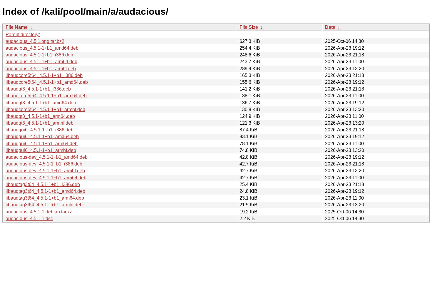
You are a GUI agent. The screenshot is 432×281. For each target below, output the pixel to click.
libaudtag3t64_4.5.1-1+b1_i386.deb (43, 184)
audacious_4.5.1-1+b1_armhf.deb (41, 68)
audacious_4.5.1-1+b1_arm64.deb (41, 61)
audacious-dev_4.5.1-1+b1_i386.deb (44, 163)
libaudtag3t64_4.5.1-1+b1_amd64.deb (45, 191)
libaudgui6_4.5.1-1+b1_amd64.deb (42, 136)
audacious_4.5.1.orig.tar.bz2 (35, 41)
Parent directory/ (23, 34)
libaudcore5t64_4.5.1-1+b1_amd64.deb (47, 82)
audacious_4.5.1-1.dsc (29, 218)
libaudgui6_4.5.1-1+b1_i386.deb (39, 129)
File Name (17, 27)
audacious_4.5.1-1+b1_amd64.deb (42, 48)
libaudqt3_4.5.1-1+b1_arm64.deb (40, 116)
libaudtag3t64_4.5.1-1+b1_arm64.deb (45, 197)
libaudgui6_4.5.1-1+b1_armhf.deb (41, 150)
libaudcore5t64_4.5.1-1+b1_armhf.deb (45, 109)
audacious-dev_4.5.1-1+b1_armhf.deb (45, 170)
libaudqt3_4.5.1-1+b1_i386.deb (38, 88)
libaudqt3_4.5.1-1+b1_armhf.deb (39, 123)
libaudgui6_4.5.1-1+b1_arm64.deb (42, 143)
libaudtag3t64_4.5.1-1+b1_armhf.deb (44, 204)
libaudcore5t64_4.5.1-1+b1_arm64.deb (46, 95)
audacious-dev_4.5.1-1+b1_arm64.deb (46, 177)
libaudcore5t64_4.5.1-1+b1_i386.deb (44, 75)
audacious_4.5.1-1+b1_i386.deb (39, 54)
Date (330, 27)
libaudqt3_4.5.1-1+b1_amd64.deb (41, 102)
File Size (249, 27)
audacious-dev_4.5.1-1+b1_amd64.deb (47, 157)
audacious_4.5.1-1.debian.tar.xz (39, 211)
